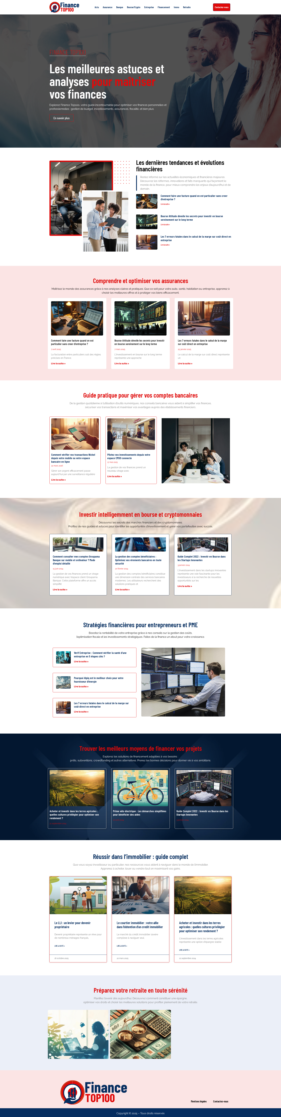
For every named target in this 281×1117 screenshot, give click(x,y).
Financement (164, 7)
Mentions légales (199, 1101)
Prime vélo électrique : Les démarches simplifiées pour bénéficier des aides (139, 812)
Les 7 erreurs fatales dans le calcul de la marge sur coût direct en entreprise (196, 238)
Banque (119, 7)
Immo (176, 7)
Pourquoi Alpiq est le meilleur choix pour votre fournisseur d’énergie (98, 679)
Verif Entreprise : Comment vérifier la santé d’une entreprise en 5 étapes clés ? (100, 654)
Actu (97, 7)
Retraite (187, 7)
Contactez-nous (220, 1101)
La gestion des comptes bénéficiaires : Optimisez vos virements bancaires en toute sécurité (138, 560)
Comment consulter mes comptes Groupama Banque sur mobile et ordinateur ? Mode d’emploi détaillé (76, 560)
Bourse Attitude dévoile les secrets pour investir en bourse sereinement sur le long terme (192, 217)
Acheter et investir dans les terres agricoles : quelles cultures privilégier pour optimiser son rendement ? (74, 814)
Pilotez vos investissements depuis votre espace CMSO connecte (128, 456)
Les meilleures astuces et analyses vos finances (106, 81)
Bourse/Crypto (133, 7)
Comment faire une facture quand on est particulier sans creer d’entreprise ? (194, 197)
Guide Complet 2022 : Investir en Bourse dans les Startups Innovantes (202, 558)
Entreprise (149, 7)
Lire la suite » (165, 204)
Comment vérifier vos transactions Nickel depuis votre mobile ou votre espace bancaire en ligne (73, 458)
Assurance (107, 7)
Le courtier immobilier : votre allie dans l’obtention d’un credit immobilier (140, 925)
